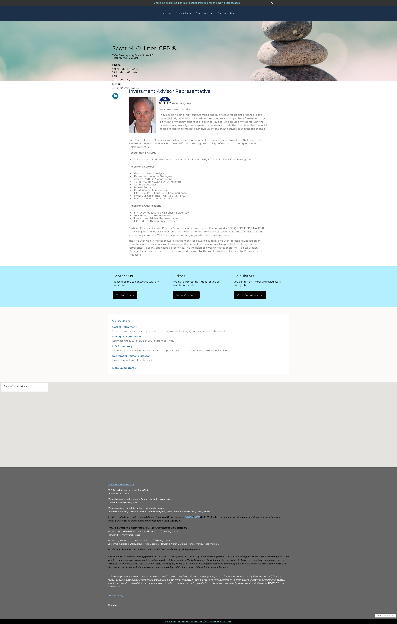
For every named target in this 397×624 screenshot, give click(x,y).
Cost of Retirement (124, 326)
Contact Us (224, 13)
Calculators (121, 321)
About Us (182, 13)
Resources (203, 13)
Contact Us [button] (123, 295)
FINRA (189, 517)
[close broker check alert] (271, 3)
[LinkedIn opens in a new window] (115, 96)
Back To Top (384, 615)
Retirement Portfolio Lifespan (131, 355)
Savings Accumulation (126, 336)
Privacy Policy (115, 595)
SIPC (197, 517)
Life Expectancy (122, 346)
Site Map (113, 605)
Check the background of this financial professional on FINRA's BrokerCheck (197, 2)
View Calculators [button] (248, 295)
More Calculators (124, 367)
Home (166, 13)
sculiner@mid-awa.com (127, 88)
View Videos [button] (184, 295)
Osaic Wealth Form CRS (121, 484)
